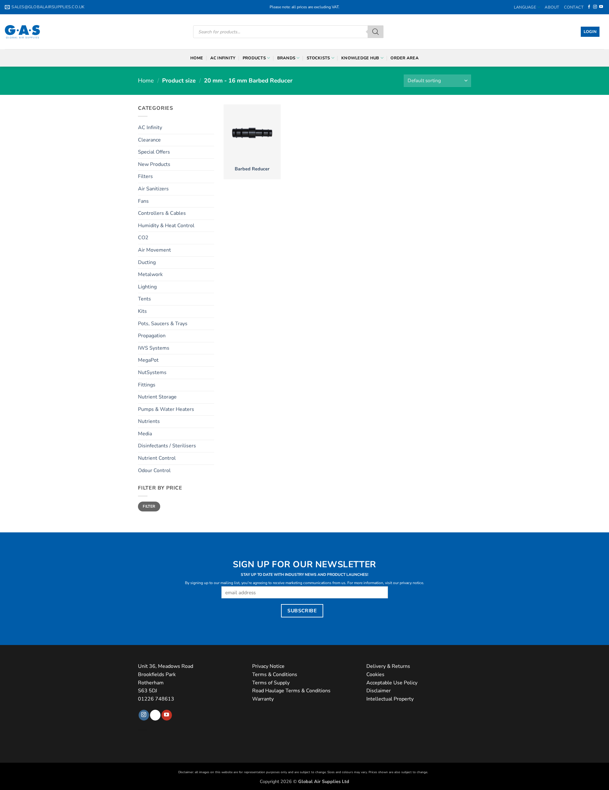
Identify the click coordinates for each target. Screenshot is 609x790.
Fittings (146, 384)
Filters (145, 176)
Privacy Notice (268, 666)
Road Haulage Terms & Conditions (291, 690)
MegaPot (148, 360)
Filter (149, 506)
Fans (143, 201)
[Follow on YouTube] (601, 7)
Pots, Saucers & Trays (162, 323)
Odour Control (154, 470)
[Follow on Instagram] (595, 7)
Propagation (152, 335)
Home (196, 58)
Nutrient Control (157, 458)
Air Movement (154, 250)
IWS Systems (153, 348)
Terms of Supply (271, 682)
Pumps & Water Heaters (166, 409)
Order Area (404, 58)
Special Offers (154, 151)
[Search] (375, 31)
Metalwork (150, 274)
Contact (574, 7)
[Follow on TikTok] (155, 715)
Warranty (263, 698)
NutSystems (152, 372)
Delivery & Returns (388, 666)
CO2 (143, 237)
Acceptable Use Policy (391, 682)
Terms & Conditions (274, 674)
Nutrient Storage (157, 396)
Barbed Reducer (252, 169)
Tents (144, 298)
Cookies (375, 674)
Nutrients (149, 421)
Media (145, 433)
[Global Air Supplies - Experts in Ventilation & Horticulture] (22, 32)
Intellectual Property (390, 698)
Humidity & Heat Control (166, 225)
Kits (142, 311)
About (552, 7)
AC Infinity (223, 58)
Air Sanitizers (153, 188)
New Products (154, 164)
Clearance (149, 139)
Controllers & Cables (162, 213)
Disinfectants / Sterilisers (167, 445)
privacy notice (411, 582)
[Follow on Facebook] (589, 7)
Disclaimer (378, 690)
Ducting (147, 262)
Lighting (147, 286)
